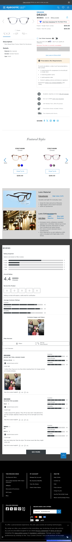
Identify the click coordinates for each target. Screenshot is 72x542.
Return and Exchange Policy (61, 497)
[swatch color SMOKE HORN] (54, 165)
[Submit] (59, 512)
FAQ (55, 484)
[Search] (58, 7)
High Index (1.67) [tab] (57, 196)
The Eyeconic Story (11, 477)
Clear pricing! (26, 2)
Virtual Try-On (20, 171)
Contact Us (57, 480)
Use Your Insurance (49, 21)
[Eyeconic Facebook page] (7, 510)
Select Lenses (53, 49)
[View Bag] (68, 7)
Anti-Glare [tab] (41, 218)
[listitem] (44, 121)
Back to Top (63, 455)
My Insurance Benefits (36, 480)
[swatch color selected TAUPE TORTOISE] (19, 165)
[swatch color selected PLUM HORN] (51, 165)
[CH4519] (20, 163)
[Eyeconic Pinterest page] (19, 510)
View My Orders (34, 484)
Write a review (55, 17)
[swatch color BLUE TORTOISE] (22, 165)
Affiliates (8, 485)
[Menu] (4, 8)
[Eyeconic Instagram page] (15, 510)
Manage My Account (35, 477)
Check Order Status (35, 487)
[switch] (56, 38)
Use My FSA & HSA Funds (61, 494)
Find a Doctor (58, 487)
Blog (7, 495)
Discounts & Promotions (12, 489)
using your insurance (58, 98)
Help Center (57, 477)
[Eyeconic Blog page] (23, 510)
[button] (63, 7)
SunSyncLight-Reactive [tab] (50, 216)
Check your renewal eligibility (53, 82)
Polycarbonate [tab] (43, 196)
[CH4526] (52, 163)
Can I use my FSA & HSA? (53, 55)
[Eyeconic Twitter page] (11, 510)
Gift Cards (8, 492)
